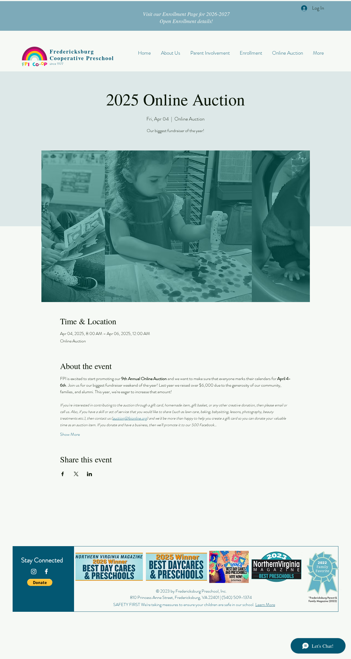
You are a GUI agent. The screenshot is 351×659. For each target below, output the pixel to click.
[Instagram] (33, 571)
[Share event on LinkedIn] (89, 474)
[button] (39, 582)
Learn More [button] (265, 604)
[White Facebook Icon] (46, 571)
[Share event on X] (76, 474)
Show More (70, 434)
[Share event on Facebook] (62, 474)
